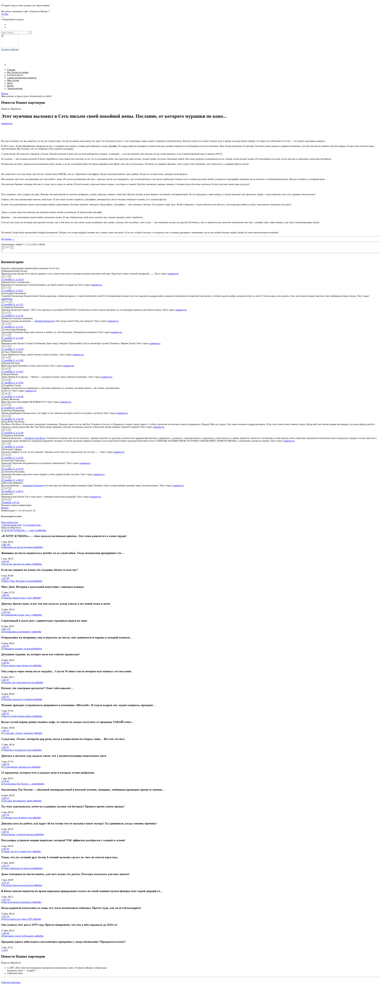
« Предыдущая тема (11, 525)
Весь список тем (9, 522)
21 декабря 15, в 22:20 (12, 432)
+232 (3, 680)
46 (8, 933)
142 (8, 612)
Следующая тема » (32, 525)
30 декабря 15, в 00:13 (12, 491)
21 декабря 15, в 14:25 (12, 371)
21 (8, 730)
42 (8, 781)
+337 (3, 578)
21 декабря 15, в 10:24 (12, 279)
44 (8, 561)
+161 (3, 815)
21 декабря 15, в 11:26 (12, 315)
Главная (11, 69)
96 (8, 663)
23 (8, 798)
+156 (3, 848)
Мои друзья (13, 80)
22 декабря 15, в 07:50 (12, 469)
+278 (3, 612)
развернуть (6, 123)
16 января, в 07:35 (10, 502)
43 (8, 696)
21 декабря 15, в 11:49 (12, 338)
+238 (3, 663)
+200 (3, 713)
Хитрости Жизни (10, 49)
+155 (3, 865)
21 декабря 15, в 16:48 (12, 396)
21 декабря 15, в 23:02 (12, 446)
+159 (3, 831)
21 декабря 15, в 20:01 (12, 407)
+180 (3, 764)
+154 (3, 899)
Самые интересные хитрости (22, 77)
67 (8, 680)
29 (8, 882)
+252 (3, 646)
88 (8, 578)
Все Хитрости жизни (18, 72)
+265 (3, 629)
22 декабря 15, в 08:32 (12, 480)
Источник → (7, 239)
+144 (3, 950)
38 (8, 764)
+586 (3, 544)
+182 (3, 747)
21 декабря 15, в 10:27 (12, 290)
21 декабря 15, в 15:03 (12, 382)
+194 (3, 730)
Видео (10, 85)
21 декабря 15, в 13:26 (12, 360)
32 (8, 713)
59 (8, 815)
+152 (3, 916)
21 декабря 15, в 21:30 (12, 419)
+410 (3, 561)
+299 (3, 595)
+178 (3, 781)
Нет (6, 14)
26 (8, 916)
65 (8, 747)
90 (8, 595)
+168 (3, 798)
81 (8, 646)
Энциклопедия (14, 88)
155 (8, 629)
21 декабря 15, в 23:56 (12, 458)
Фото (10, 83)
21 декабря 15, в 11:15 (12, 304)
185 (8, 544)
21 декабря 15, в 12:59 (12, 349)
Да (2, 14)
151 (8, 899)
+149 (3, 933)
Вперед (5, 508)
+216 (3, 696)
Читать (4, 93)
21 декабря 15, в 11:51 (12, 327)
